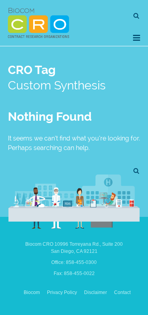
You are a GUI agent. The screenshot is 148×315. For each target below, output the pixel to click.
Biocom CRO (38, 23)
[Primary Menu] (136, 38)
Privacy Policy (62, 292)
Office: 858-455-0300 (74, 262)
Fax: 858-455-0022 (74, 273)
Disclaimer (95, 292)
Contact (122, 292)
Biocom (32, 292)
